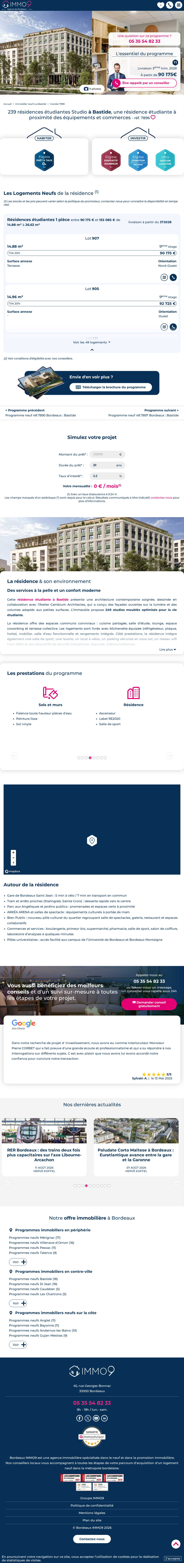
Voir (16, 1262)
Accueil (8, 104)
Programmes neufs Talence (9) (33, 1253)
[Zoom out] (13, 857)
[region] (92, 829)
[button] (169, 5)
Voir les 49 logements (92, 342)
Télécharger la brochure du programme (111, 387)
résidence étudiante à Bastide (43, 599)
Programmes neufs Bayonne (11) (34, 1325)
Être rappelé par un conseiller (142, 83)
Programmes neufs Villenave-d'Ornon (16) (41, 1242)
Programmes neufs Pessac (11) (32, 1248)
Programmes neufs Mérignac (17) (35, 1237)
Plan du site (92, 1520)
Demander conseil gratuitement (149, 1004)
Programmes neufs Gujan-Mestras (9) (38, 1335)
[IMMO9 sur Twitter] (88, 1418)
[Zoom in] (13, 852)
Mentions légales (92, 1513)
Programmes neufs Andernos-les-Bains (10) (43, 1330)
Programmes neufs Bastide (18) (33, 1279)
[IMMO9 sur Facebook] (79, 1418)
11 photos (95, 88)
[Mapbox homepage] (12, 871)
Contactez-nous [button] (92, 1539)
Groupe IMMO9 (92, 1498)
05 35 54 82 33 (144, 41)
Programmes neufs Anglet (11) (32, 1320)
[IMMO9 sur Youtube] (96, 1418)
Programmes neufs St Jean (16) (33, 1284)
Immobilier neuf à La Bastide (30, 104)
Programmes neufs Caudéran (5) (34, 1289)
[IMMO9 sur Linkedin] (104, 1418)
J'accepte (172, 1558)
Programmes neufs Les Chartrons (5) (37, 1294)
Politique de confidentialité (92, 1505)
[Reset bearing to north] (13, 863)
